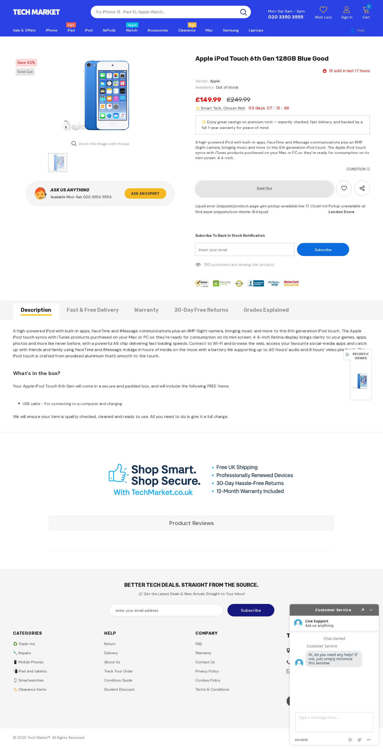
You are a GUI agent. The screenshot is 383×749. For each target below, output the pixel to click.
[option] (100, 95)
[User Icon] (347, 9)
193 (207, 264)
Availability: (205, 87)
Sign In (347, 17)
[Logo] (48, 12)
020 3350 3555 (285, 17)
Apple (215, 81)
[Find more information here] (334, 674)
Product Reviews (191, 523)
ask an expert (145, 193)
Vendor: (202, 81)
